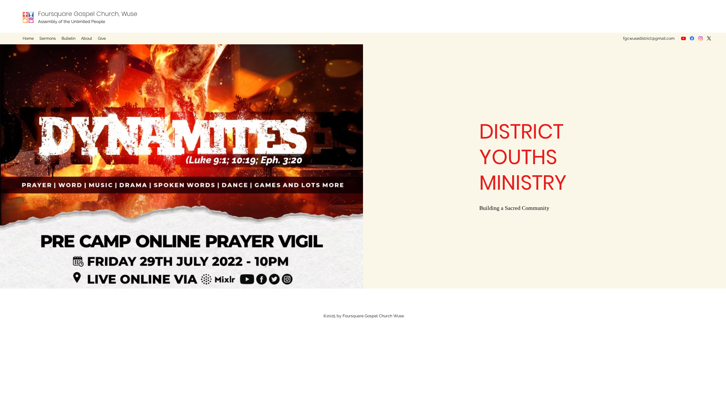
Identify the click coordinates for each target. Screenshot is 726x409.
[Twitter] (709, 38)
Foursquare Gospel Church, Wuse (87, 13)
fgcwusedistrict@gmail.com (649, 38)
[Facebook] (692, 38)
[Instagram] (700, 38)
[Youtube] (683, 38)
